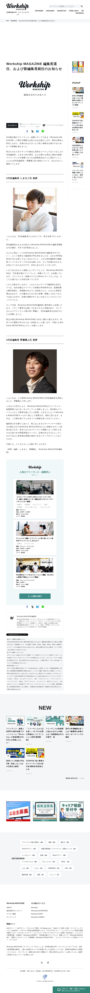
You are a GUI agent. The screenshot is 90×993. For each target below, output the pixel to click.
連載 (51, 842)
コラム (38, 868)
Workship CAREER (37, 917)
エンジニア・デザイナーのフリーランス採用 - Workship (53, 933)
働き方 (65, 842)
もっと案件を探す (35, 596)
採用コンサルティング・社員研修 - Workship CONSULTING (32, 937)
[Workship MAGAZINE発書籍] (78, 69)
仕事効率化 (53, 868)
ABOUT (9, 907)
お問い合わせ (30, 971)
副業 (40, 875)
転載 (43, 855)
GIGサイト (10, 928)
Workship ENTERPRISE (39, 911)
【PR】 (65, 862)
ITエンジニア (48, 862)
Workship (23, 126)
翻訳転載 (27, 875)
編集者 (38, 126)
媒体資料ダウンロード (14, 911)
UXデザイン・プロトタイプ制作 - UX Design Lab (34, 928)
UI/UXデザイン (29, 849)
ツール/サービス (29, 862)
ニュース (30, 126)
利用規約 (38, 971)
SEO (68, 868)
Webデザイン (59, 855)
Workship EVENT (37, 914)
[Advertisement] (48, 41)
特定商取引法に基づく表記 (62, 971)
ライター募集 (11, 914)
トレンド (54, 875)
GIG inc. (40, 981)
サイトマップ (11, 917)
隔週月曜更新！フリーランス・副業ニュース (58, 849)
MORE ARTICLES (72, 778)
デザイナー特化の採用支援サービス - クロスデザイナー (39, 930)
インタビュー (28, 855)
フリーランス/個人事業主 (32, 842)
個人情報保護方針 (47, 971)
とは (25, 868)
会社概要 (22, 971)
